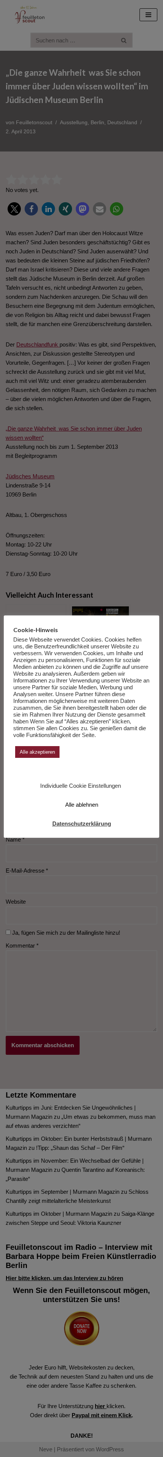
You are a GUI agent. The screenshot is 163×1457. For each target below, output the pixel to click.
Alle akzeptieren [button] (37, 752)
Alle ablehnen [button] (81, 804)
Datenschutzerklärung (81, 823)
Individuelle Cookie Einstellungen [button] (80, 785)
